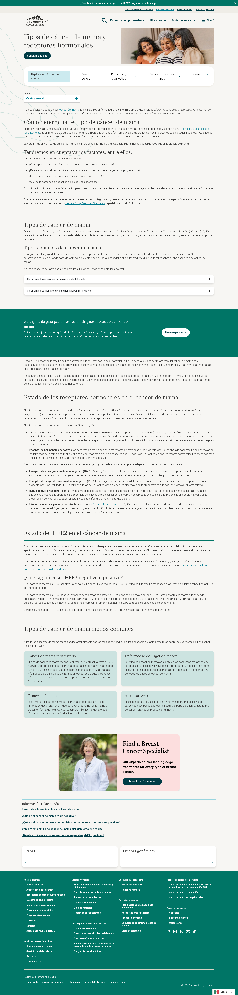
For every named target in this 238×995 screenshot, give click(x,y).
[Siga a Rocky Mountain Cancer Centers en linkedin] (181, 931)
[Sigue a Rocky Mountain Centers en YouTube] (188, 931)
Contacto (174, 912)
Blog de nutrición (83, 907)
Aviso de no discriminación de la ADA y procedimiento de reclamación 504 (190, 885)
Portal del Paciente (165, 9)
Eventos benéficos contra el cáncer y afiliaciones (93, 885)
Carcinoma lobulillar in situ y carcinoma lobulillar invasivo (59, 290)
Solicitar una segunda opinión (139, 9)
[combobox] (52, 99)
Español (224, 992)
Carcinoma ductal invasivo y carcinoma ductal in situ (56, 279)
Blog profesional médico (87, 951)
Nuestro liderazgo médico (40, 905)
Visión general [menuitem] (86, 76)
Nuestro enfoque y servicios (89, 938)
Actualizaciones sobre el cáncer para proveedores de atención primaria (94, 944)
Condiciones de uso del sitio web (87, 982)
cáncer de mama (69, 109)
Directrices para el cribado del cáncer (94, 933)
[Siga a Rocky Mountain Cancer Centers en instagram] (175, 931)
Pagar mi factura (184, 9)
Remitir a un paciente (85, 928)
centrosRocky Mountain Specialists (85, 203)
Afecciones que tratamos (40, 889)
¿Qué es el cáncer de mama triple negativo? (49, 816)
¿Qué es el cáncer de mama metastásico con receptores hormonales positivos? (71, 822)
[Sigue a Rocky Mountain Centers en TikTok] (194, 931)
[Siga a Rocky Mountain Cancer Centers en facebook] (168, 931)
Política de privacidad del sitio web (45, 982)
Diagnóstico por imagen (39, 946)
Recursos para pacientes (87, 912)
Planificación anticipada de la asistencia (137, 906)
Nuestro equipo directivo (39, 900)
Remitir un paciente (205, 9)
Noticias (30, 925)
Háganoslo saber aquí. (144, 3)
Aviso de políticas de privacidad (186, 897)
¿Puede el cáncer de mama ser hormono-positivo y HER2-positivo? (63, 835)
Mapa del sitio (118, 982)
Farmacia (31, 956)
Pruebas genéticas (132, 917)
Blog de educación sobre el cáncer (92, 892)
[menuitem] (121, 76)
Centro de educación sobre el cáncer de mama (50, 809)
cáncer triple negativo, (103, 504)
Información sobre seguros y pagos (45, 894)
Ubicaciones (158, 20)
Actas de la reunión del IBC (40, 931)
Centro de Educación (85, 902)
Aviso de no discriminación (183, 892)
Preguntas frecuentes (38, 915)
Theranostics (33, 961)
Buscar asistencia (178, 917)
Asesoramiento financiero (136, 912)
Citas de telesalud (131, 930)
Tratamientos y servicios (39, 910)
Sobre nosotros (34, 884)
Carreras (31, 920)
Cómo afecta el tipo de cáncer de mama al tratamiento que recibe (62, 828)
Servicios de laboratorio (39, 951)
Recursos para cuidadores (88, 897)
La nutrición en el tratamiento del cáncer (139, 924)
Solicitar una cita (37, 55)
